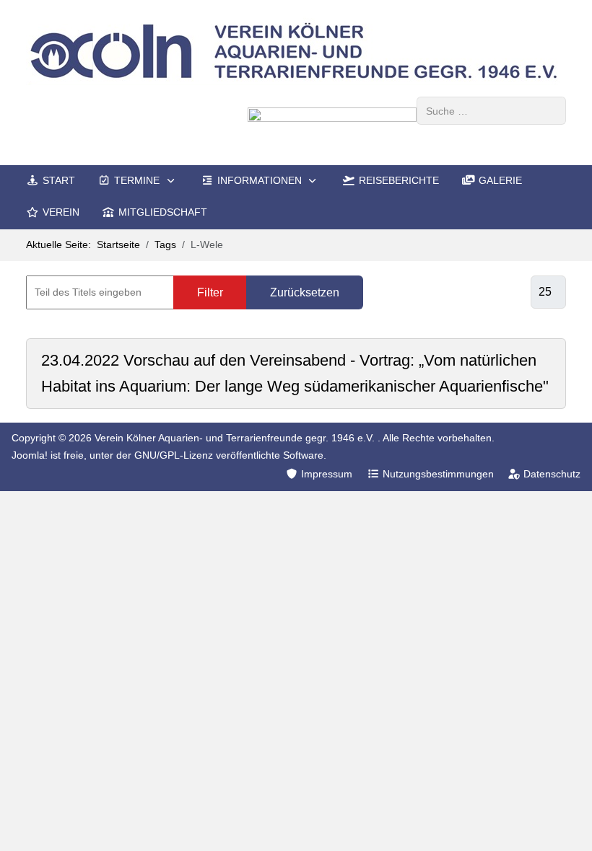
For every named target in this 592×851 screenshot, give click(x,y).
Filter (210, 292)
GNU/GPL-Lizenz (173, 455)
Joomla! (30, 455)
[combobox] (491, 111)
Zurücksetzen (304, 292)
